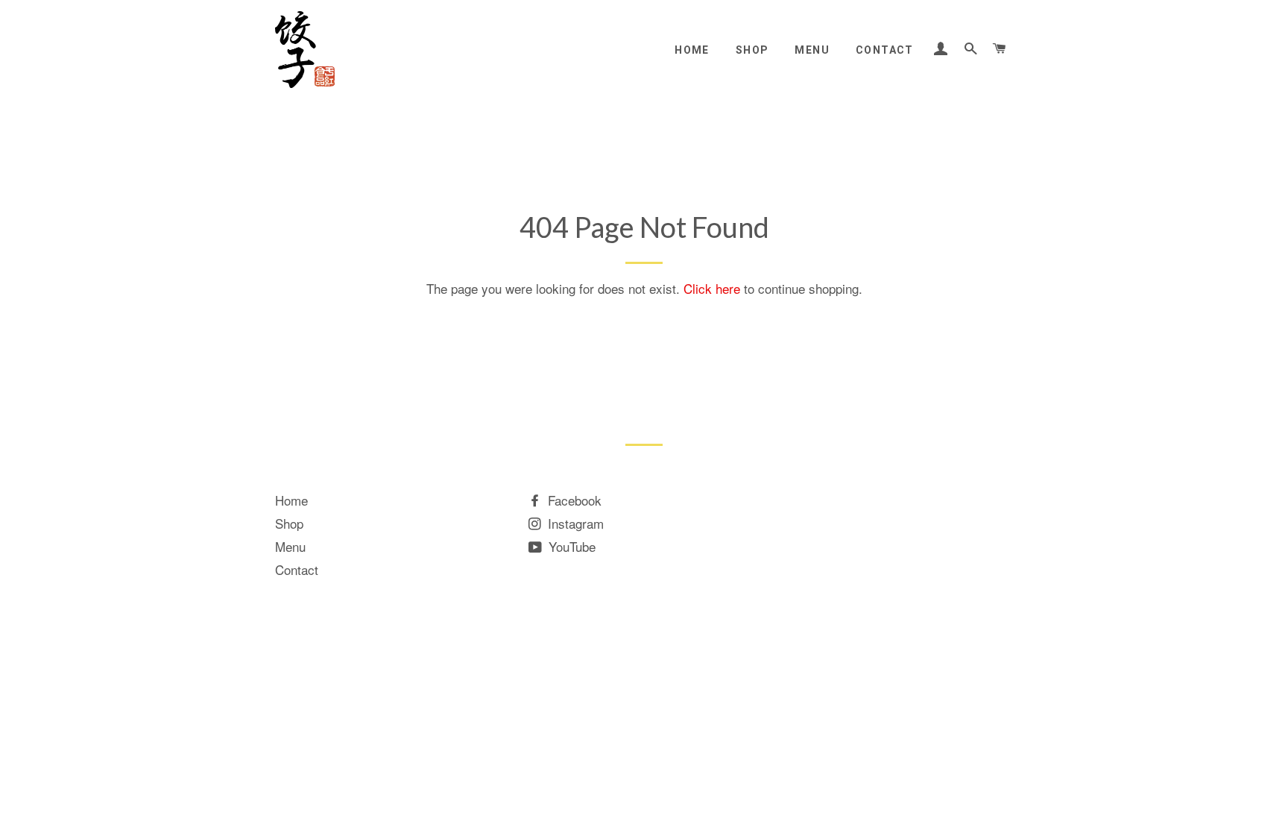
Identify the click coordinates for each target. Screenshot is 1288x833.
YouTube (570, 546)
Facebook (573, 500)
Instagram (574, 523)
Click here (712, 288)
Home (692, 50)
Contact (885, 50)
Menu (812, 50)
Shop (752, 50)
